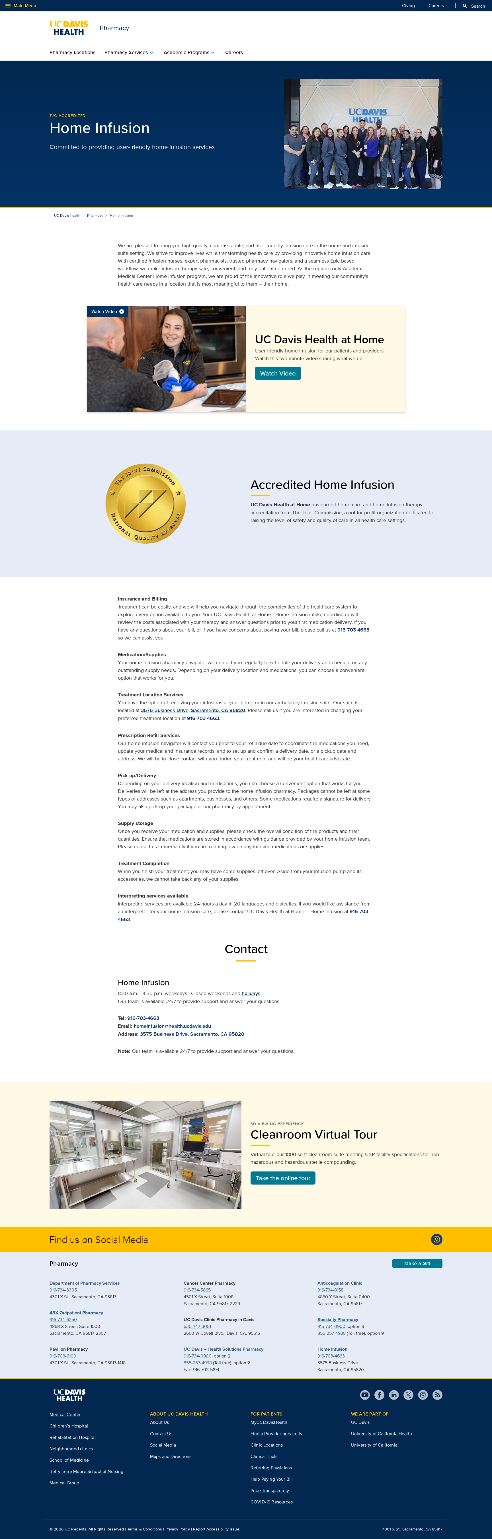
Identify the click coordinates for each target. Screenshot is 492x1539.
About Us (159, 1422)
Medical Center (65, 1414)
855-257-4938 (198, 1362)
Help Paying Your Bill (272, 1479)
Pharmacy (95, 215)
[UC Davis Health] (69, 1395)
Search (473, 6)
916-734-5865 (197, 1290)
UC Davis (360, 1422)
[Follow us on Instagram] (420, 1395)
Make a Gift (417, 1263)
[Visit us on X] (406, 1395)
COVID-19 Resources (272, 1502)
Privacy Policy (177, 1529)
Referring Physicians (271, 1467)
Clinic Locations (267, 1445)
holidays (251, 993)
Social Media (163, 1445)
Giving (408, 5)
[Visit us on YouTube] (365, 1395)
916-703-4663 (353, 630)
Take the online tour (283, 1178)
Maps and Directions (170, 1456)
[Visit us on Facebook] (377, 1395)
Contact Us (161, 1433)
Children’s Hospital (69, 1426)
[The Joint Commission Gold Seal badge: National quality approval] (145, 503)
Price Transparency (270, 1490)
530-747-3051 (197, 1326)
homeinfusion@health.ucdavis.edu (172, 1026)
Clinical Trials (264, 1456)
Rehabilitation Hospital (73, 1437)
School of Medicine (69, 1460)
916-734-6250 (63, 1319)
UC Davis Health (67, 215)
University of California (374, 1445)
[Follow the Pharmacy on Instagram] (436, 1239)
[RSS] (435, 1395)
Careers (436, 5)
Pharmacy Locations (72, 52)
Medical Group (64, 1483)
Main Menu (20, 6)
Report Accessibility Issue (216, 1529)
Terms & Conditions (144, 1529)
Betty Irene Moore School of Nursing (87, 1471)
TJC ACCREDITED (68, 115)
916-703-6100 (63, 1356)
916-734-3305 (63, 1290)
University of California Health (381, 1433)
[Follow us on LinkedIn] (391, 1395)
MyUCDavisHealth (269, 1422)
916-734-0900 (198, 1356)
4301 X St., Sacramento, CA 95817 (412, 1529)
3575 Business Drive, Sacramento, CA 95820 (193, 710)
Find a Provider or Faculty (276, 1433)
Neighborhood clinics (71, 1448)
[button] (246, 359)
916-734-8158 (330, 1290)
